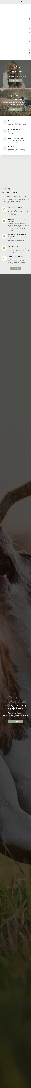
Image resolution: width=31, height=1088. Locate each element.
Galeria (29, 41)
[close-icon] (25, 8)
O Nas (29, 19)
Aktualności (29, 37)
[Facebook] (21, 1)
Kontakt (29, 46)
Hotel (29, 28)
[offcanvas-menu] (29, 6)
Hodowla (29, 33)
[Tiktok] (25, 1)
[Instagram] (23, 1)
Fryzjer (29, 24)
